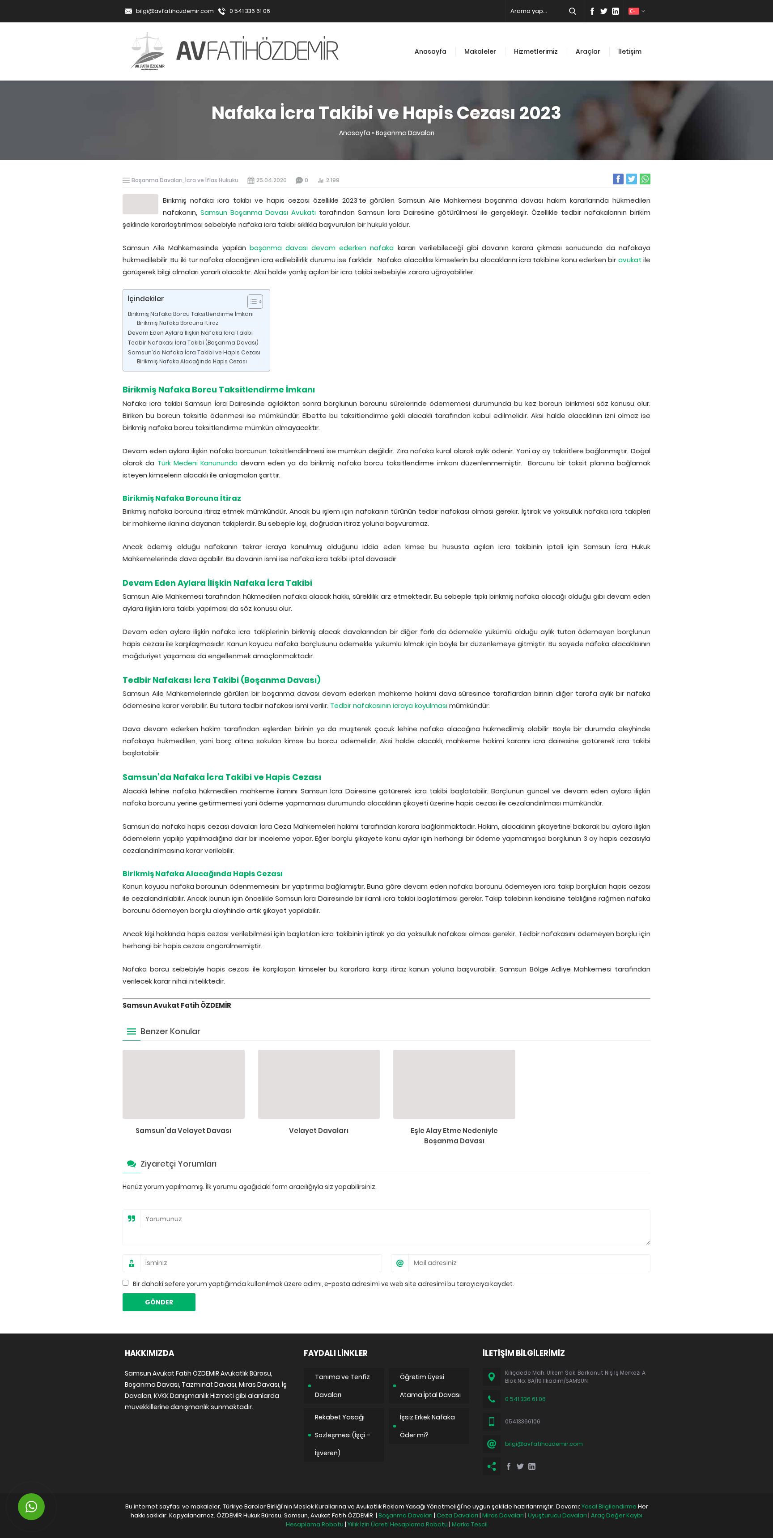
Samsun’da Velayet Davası (183, 1130)
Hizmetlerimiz (536, 51)
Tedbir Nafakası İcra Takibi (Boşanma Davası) (193, 342)
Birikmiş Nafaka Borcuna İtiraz (177, 323)
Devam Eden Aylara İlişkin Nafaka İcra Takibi (190, 333)
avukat (629, 259)
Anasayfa (430, 51)
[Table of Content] (255, 301)
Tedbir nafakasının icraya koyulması (388, 705)
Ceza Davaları (457, 1515)
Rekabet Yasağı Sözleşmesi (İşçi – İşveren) (342, 1435)
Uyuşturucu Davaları (557, 1515)
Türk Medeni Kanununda (197, 463)
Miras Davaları (503, 1515)
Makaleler (480, 51)
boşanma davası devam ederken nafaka (322, 247)
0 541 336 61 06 (249, 11)
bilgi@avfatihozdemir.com (175, 11)
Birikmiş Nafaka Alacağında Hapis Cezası (192, 361)
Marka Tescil (470, 1524)
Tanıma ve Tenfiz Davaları (342, 1385)
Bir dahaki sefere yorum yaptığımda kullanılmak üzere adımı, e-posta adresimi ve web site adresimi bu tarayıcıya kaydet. (323, 1283)
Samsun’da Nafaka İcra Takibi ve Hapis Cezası (194, 352)
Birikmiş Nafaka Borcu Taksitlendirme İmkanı (191, 314)
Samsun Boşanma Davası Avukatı (258, 212)
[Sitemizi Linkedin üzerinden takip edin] (615, 11)
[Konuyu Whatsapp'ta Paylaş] (645, 179)
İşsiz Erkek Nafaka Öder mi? (427, 1426)
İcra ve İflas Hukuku (211, 180)
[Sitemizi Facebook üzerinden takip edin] (592, 11)
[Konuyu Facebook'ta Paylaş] (618, 179)
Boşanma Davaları (405, 132)
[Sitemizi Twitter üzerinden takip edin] (603, 11)
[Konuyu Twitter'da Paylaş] (631, 179)
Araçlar (588, 51)
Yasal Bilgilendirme (609, 1506)
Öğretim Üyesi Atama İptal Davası (430, 1385)
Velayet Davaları (318, 1130)
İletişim (629, 51)
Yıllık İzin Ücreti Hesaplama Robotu (398, 1524)
